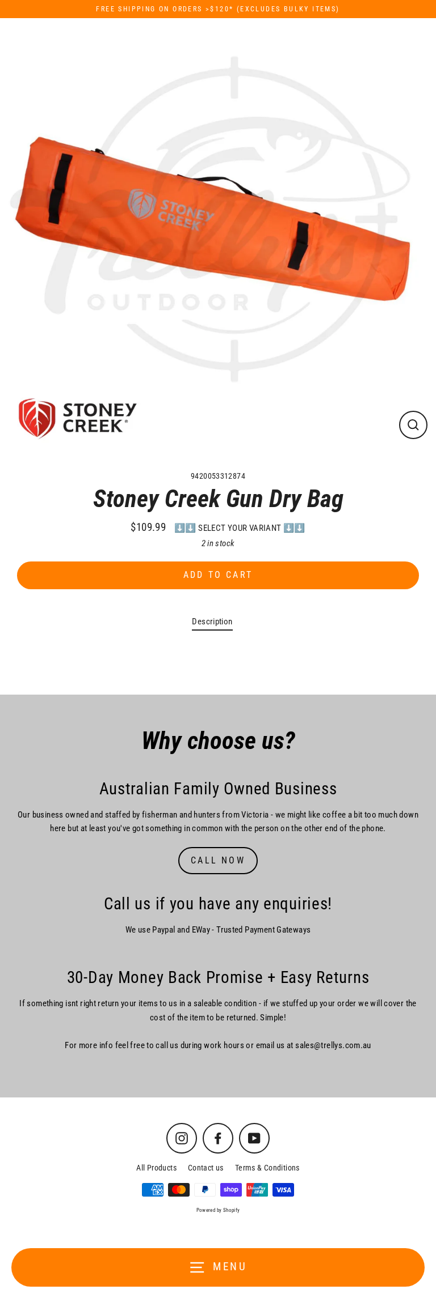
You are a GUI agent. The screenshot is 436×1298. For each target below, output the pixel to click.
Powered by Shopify (218, 1210)
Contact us (206, 1167)
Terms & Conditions (267, 1167)
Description (212, 621)
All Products (156, 1167)
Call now (218, 860)
